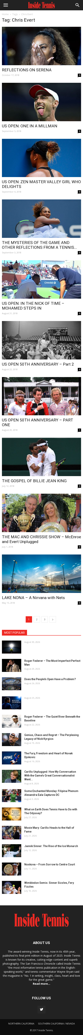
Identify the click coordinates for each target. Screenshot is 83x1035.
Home (5, 14)
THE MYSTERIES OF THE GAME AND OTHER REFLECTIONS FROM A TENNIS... (39, 245)
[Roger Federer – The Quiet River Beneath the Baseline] (11, 721)
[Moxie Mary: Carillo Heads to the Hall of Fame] (11, 832)
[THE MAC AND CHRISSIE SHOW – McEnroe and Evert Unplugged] (41, 513)
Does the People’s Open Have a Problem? (50, 679)
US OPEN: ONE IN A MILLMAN (29, 126)
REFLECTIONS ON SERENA (27, 70)
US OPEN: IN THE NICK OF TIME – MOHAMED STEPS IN (33, 306)
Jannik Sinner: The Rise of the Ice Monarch (51, 846)
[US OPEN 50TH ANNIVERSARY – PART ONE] (41, 396)
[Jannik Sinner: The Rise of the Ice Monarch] (11, 850)
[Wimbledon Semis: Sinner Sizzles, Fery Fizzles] (11, 887)
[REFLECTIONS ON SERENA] (41, 46)
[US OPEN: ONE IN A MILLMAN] (41, 102)
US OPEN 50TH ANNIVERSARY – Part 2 (38, 364)
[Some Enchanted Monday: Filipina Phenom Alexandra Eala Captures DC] (11, 795)
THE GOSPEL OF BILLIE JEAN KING (34, 481)
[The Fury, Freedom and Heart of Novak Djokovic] (11, 758)
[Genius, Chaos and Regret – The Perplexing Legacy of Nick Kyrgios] (11, 739)
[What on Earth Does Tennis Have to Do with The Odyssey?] (11, 814)
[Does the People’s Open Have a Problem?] (11, 683)
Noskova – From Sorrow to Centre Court (49, 864)
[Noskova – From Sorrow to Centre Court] (11, 869)
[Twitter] (41, 1009)
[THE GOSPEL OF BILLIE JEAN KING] (41, 457)
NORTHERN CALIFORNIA (21, 1023)
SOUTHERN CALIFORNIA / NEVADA (56, 1023)
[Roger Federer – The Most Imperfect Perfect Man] (11, 665)
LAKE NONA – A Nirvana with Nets (33, 597)
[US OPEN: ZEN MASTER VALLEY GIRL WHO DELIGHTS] (41, 158)
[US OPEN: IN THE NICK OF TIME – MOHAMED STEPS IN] (41, 279)
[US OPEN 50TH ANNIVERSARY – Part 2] (41, 340)
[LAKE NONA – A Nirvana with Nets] (41, 573)
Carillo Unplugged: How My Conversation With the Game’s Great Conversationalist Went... (50, 775)
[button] (77, 5)
